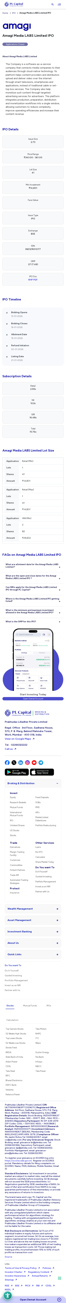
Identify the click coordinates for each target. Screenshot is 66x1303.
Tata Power (40, 1071)
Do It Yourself (41, 871)
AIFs (37, 812)
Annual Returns (40, 1275)
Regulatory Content (38, 1272)
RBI (38, 1285)
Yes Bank (39, 1057)
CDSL (8, 1066)
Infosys (38, 1062)
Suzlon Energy (42, 1052)
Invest (13, 793)
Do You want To (44, 867)
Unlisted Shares (17, 825)
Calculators (12, 1020)
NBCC (38, 1066)
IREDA (8, 1052)
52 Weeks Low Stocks (15, 1043)
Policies (47, 1268)
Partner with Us (42, 891)
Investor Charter (13, 1272)
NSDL (8, 1289)
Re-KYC (39, 852)
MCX (27, 1285)
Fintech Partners (17, 870)
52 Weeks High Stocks (16, 1033)
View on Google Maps (18, 738)
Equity (13, 797)
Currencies (15, 860)
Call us (9, 748)
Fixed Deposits (42, 797)
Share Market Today (44, 862)
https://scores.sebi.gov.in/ (18, 1160)
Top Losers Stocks (14, 1038)
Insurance (14, 893)
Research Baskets (18, 802)
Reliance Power (13, 1094)
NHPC (38, 1033)
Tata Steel (10, 1071)
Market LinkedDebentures (41, 819)
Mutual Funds (16, 807)
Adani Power (11, 1062)
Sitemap (9, 1279)
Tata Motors (40, 1029)
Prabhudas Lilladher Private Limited (26, 721)
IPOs (49, 1005)
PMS (37, 807)
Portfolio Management (45, 881)
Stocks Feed (11, 1047)
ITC (37, 1038)
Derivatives (15, 847)
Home (5, 13)
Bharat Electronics (14, 1080)
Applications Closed (15, 44)
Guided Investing (43, 876)
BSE (17, 1285)
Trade (13, 842)
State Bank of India (14, 1057)
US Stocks (14, 830)
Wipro (38, 1043)
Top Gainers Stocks (14, 1029)
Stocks (13, 835)
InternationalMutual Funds (16, 814)
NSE (7, 1285)
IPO (14, 13)
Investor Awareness (15, 1275)
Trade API (14, 875)
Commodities (16, 865)
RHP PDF (33, 279)
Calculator (40, 857)
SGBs (38, 802)
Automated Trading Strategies (19, 881)
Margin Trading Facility (17, 853)
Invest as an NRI (42, 886)
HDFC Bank (11, 1085)
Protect (15, 888)
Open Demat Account (33, 699)
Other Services (44, 842)
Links (7, 1264)
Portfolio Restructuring (45, 825)
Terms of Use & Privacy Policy (21, 1268)
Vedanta (9, 1090)
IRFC (8, 1075)
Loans (38, 847)
